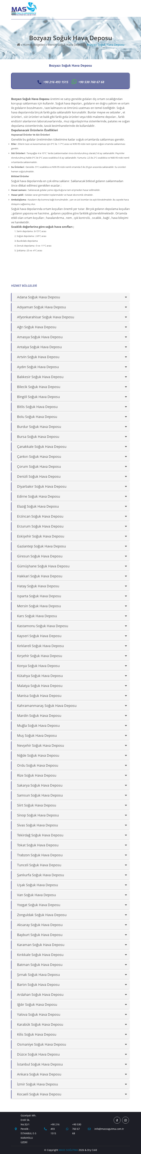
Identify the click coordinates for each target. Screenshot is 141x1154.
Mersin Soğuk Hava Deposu (66, 45)
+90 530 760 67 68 (76, 1129)
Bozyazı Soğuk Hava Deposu (105, 45)
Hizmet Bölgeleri (34, 45)
